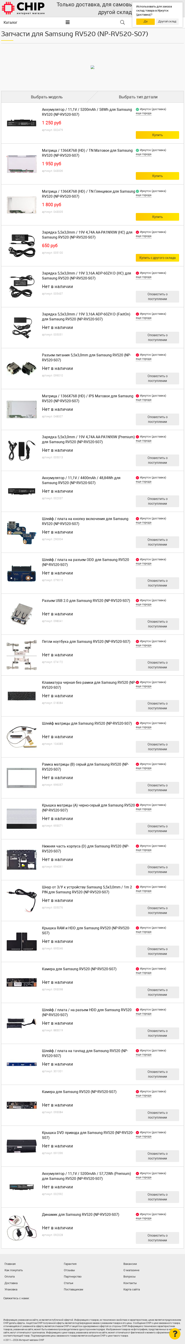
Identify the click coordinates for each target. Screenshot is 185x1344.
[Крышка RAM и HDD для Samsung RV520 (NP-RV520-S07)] (21, 941)
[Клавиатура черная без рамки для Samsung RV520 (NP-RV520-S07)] (21, 696)
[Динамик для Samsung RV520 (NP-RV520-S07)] (21, 1228)
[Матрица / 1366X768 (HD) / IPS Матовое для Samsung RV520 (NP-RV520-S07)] (21, 409)
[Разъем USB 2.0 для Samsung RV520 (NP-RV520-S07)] (21, 614)
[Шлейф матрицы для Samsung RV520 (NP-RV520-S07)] (21, 737)
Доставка (11, 1283)
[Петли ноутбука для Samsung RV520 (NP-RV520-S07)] (21, 655)
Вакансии (130, 1264)
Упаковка (11, 1289)
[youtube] (25, 1307)
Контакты (130, 1283)
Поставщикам (73, 1289)
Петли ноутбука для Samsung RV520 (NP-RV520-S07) (86, 641)
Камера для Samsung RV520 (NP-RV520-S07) (79, 969)
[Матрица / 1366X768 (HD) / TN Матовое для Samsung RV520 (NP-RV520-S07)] (21, 164)
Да (146, 21)
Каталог (10, 22)
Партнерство (72, 1276)
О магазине (131, 1270)
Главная (10, 1264)
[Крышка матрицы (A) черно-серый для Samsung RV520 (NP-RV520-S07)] (21, 819)
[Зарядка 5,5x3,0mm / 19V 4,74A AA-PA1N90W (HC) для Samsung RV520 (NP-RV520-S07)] (21, 246)
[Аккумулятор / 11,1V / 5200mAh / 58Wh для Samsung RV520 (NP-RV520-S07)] (21, 123)
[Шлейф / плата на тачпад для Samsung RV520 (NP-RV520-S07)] (21, 1064)
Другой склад (167, 21)
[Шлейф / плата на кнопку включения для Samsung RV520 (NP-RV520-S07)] (21, 532)
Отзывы (69, 1270)
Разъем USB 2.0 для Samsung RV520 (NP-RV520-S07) (86, 601)
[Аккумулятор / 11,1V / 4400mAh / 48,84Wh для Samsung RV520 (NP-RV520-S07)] (21, 491)
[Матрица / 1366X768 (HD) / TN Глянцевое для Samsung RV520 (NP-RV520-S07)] (21, 205)
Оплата (10, 1276)
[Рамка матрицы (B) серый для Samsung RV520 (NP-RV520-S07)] (21, 778)
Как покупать (14, 1270)
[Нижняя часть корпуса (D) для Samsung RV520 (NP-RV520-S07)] (21, 859)
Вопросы (129, 1276)
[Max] (7, 1307)
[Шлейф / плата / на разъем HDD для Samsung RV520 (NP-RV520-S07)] (21, 1023)
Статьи (68, 1283)
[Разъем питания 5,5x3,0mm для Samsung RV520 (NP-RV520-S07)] (21, 368)
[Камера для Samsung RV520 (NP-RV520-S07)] (21, 982)
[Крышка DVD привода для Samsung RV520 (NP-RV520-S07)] (21, 1146)
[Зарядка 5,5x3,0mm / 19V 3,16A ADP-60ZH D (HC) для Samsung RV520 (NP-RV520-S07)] (21, 287)
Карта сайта (131, 1289)
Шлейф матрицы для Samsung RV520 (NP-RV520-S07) (87, 723)
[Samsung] (92, 67)
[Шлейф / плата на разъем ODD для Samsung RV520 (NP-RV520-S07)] (21, 573)
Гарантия (70, 1264)
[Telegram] (16, 1307)
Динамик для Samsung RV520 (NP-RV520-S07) (80, 1214)
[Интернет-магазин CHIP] (23, 8)
